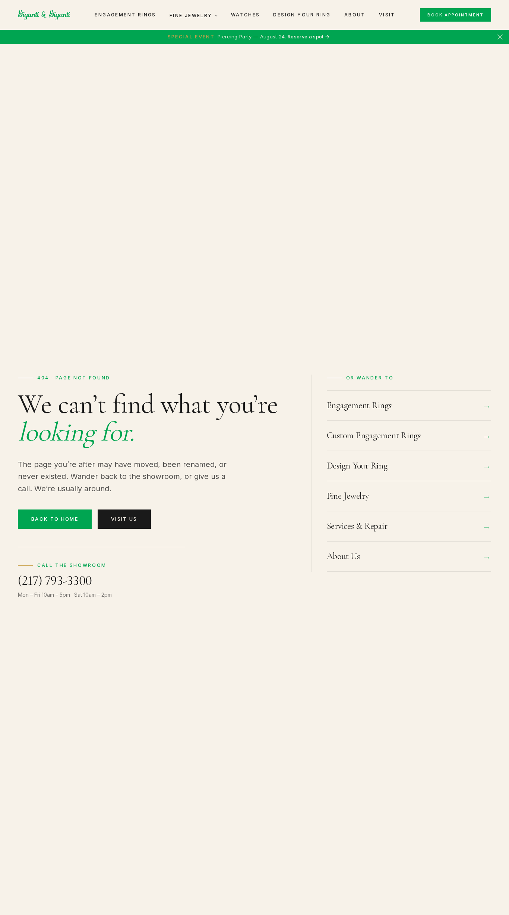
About (355, 15)
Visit (387, 15)
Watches (245, 15)
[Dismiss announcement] (500, 37)
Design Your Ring (302, 15)
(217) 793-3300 (55, 580)
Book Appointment (455, 15)
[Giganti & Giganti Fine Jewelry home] (44, 15)
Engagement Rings (125, 15)
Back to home (54, 519)
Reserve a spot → (308, 37)
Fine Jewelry (191, 15)
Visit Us (124, 519)
